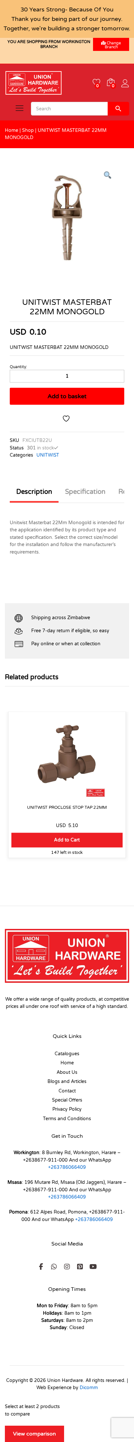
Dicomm (89, 1387)
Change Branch (113, 45)
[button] (67, 840)
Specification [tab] (85, 492)
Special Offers (67, 1100)
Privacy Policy (67, 1109)
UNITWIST (47, 455)
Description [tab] (34, 492)
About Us (67, 1072)
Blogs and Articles (67, 1081)
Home (11, 130)
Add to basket (67, 396)
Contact (67, 1091)
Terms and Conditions (67, 1118)
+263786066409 (67, 1167)
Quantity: (18, 367)
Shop (28, 130)
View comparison (34, 1434)
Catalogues (67, 1054)
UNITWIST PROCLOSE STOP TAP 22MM (67, 807)
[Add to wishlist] (67, 419)
